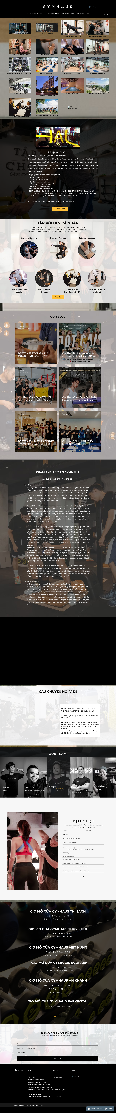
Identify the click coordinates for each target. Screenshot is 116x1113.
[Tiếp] (108, 650)
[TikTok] (72, 1077)
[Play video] (58, 136)
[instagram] (107, 14)
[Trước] (7, 650)
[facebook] (105, 14)
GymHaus (18, 1070)
